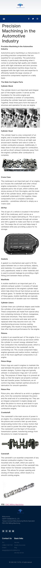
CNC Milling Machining (14, 504)
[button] (4, 18)
